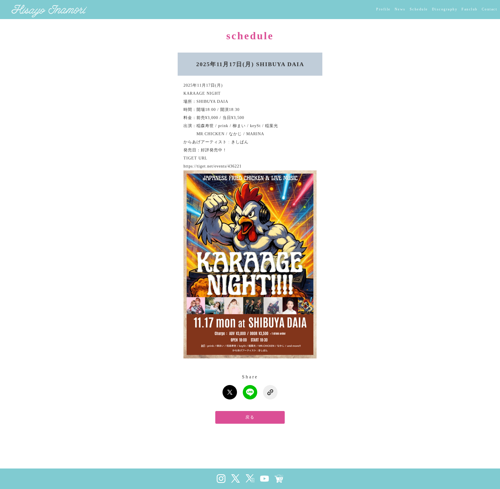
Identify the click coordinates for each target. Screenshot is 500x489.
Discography (445, 9)
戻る (250, 417)
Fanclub (470, 9)
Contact (489, 9)
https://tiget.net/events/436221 (212, 166)
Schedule (419, 9)
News (400, 9)
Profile (383, 9)
